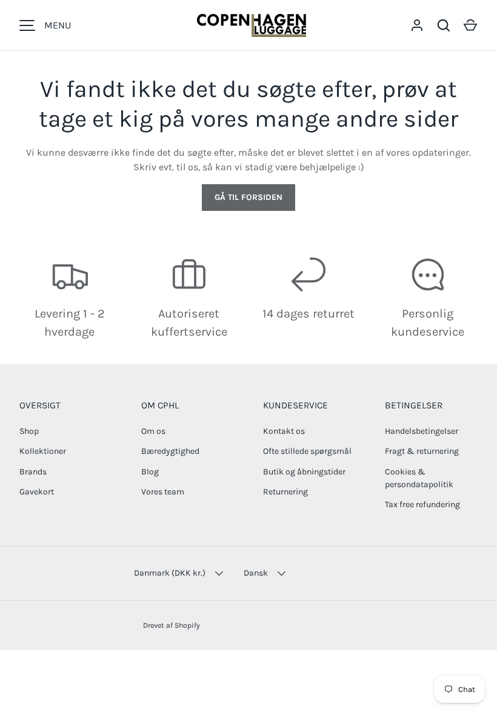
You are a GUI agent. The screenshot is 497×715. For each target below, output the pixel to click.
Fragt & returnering (422, 451)
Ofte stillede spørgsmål (307, 451)
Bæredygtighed (170, 451)
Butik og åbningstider (304, 472)
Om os (153, 431)
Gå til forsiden (248, 197)
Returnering (285, 492)
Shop (29, 431)
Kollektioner (42, 451)
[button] (470, 25)
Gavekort (36, 492)
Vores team (162, 492)
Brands (33, 472)
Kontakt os (284, 431)
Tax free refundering (422, 504)
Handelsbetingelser (421, 431)
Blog (150, 472)
